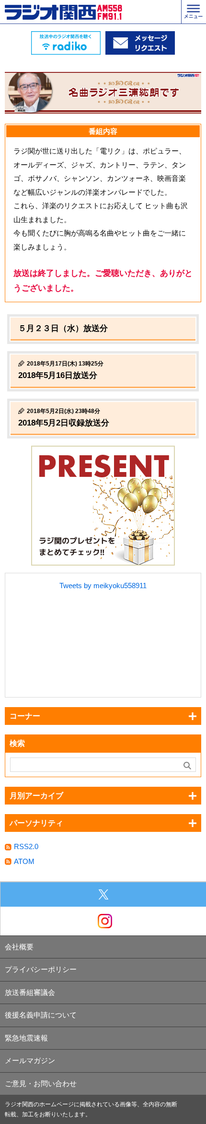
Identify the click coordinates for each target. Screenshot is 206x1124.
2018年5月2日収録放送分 (63, 422)
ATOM (24, 861)
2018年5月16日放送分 (57, 375)
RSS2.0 (26, 846)
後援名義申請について (41, 1015)
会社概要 (19, 947)
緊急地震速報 (26, 1038)
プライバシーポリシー (41, 969)
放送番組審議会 (30, 992)
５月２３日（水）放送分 (63, 328)
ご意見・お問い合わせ (41, 1083)
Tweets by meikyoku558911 (103, 585)
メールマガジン (30, 1060)
